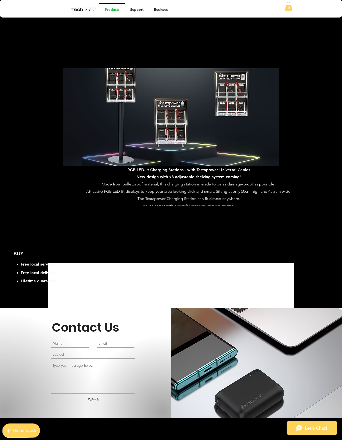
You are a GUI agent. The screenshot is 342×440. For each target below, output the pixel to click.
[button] (288, 6)
